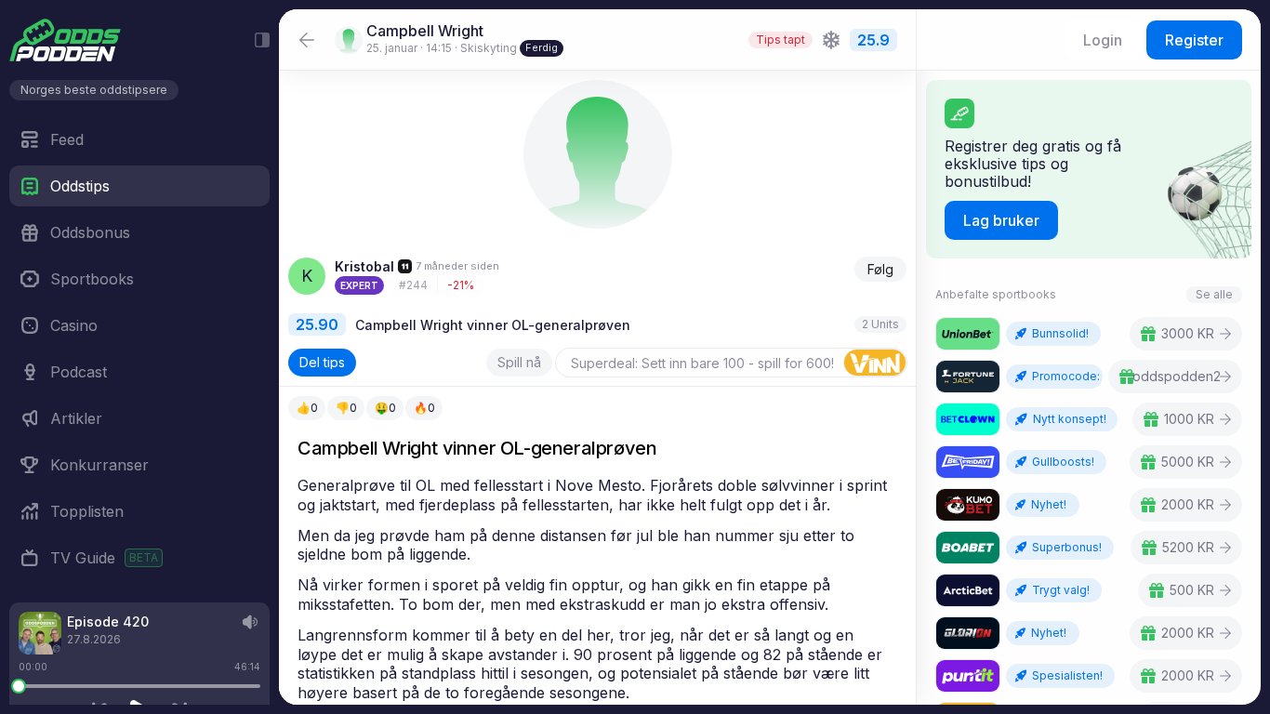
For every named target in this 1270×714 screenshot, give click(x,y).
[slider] (18, 686)
